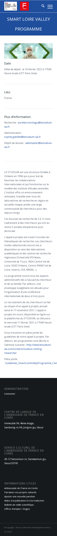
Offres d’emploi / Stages (17, 508)
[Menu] (48, 6)
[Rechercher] (41, 6)
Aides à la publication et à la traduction (24, 500)
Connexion (9, 393)
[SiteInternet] (23, 6)
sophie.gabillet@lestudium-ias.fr (22, 137)
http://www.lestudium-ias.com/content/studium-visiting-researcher (28, 349)
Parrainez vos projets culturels (20, 492)
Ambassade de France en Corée (21, 488)
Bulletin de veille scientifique (19, 504)
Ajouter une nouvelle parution (19, 496)
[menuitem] (41, 6)
